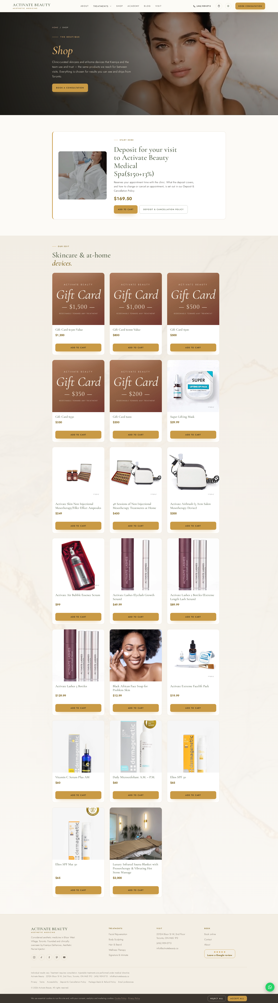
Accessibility (52, 981)
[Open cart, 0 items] (219, 6)
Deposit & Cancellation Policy (163, 209)
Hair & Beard (115, 944)
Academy (133, 6)
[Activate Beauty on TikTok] (42, 957)
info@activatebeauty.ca (167, 948)
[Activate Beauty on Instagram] (34, 957)
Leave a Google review (219, 954)
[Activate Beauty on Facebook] (49, 957)
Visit (158, 6)
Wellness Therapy (117, 949)
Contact (208, 939)
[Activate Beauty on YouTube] (64, 957)
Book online (210, 934)
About (85, 6)
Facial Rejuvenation (118, 934)
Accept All (237, 998)
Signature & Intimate (118, 955)
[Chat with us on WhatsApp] (269, 987)
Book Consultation (250, 6)
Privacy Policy (134, 998)
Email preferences (126, 981)
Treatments (101, 6)
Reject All (216, 998)
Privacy (34, 981)
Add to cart (126, 209)
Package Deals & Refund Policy (102, 981)
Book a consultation (70, 87)
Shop (119, 6)
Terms (42, 981)
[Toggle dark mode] (228, 6)
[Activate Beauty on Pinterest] (57, 957)
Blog (147, 6)
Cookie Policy (120, 998)
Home (55, 27)
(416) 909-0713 (164, 943)
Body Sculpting (116, 939)
